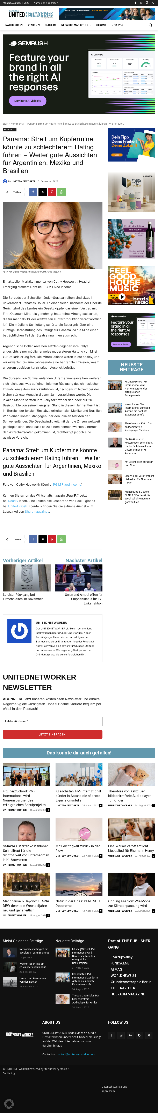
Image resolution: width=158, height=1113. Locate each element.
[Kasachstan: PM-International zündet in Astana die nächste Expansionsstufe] (115, 408)
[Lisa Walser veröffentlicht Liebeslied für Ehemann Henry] (115, 479)
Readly (13, 501)
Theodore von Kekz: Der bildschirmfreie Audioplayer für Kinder (138, 427)
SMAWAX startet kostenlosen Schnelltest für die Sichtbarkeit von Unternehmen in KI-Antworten (139, 446)
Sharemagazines (37, 511)
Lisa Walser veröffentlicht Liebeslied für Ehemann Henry (139, 479)
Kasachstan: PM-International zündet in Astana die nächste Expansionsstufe (138, 409)
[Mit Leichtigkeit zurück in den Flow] (115, 465)
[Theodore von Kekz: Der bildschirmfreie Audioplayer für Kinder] (115, 427)
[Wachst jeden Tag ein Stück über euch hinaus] (10, 967)
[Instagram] (141, 3)
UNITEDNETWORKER (23, 181)
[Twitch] (147, 3)
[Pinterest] (52, 192)
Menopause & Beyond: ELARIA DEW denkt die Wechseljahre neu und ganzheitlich (26, 905)
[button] (150, 25)
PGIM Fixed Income (66, 484)
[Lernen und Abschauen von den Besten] (10, 982)
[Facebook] (135, 3)
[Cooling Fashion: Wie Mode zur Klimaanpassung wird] (131, 884)
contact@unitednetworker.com (76, 1054)
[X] (152, 3)
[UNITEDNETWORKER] (5, 181)
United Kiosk (17, 506)
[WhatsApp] (61, 192)
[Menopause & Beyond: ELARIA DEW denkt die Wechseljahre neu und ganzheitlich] (115, 495)
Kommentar (18, 123)
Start (5, 123)
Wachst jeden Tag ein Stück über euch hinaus (33, 965)
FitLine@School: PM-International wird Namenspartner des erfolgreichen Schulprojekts (136, 388)
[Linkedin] (130, 1035)
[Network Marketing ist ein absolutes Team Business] (10, 952)
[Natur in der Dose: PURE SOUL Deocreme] (79, 884)
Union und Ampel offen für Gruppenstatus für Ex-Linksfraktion (83, 599)
